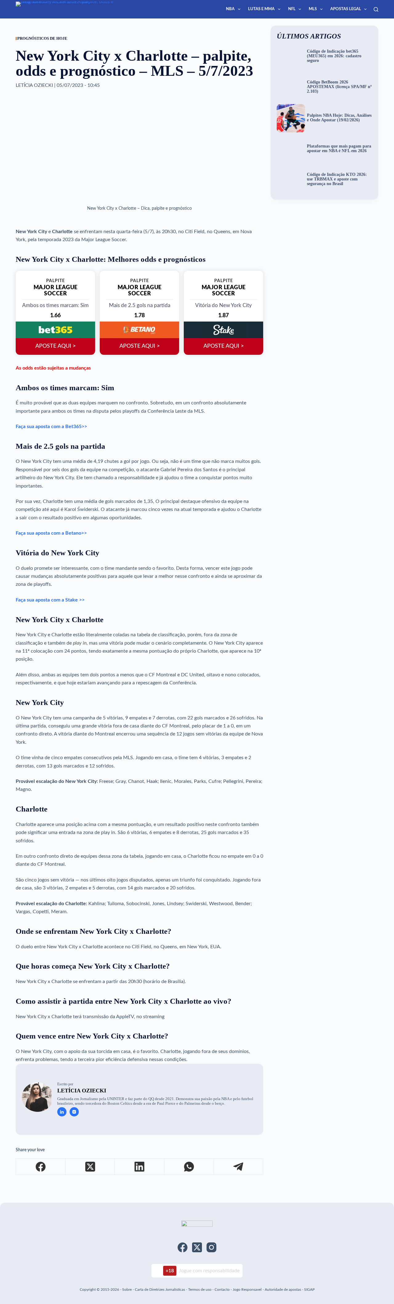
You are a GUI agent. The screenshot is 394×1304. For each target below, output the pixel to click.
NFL (292, 9)
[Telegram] (238, 1167)
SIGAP (309, 1289)
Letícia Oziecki (81, 1090)
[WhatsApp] (189, 1167)
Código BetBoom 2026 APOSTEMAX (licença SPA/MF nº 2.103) (339, 87)
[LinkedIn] (139, 1167)
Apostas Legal (345, 9)
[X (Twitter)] (90, 1167)
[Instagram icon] (74, 1111)
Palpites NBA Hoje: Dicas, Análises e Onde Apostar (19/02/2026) (339, 117)
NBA (230, 9)
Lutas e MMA (261, 9)
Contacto (222, 1289)
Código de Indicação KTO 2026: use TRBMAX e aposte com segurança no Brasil (337, 179)
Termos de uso (199, 1289)
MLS (313, 9)
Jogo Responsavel (248, 1289)
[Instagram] (211, 1247)
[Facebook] (41, 1167)
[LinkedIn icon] (61, 1111)
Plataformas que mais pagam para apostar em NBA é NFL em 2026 (339, 148)
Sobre (127, 1289)
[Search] (376, 9)
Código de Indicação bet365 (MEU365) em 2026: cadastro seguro (334, 56)
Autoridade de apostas (283, 1289)
